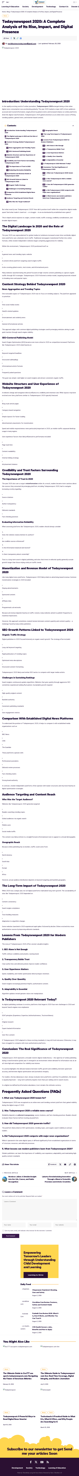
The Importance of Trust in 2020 (20, 166)
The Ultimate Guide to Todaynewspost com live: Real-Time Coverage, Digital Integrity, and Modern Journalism (58, 1376)
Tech (51, 1412)
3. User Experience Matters (55, 153)
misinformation (32, 483)
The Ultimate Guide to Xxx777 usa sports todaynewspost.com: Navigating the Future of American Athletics (20, 1376)
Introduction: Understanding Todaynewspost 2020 (21, 131)
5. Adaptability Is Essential (54, 160)
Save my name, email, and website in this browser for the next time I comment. (28, 1231)
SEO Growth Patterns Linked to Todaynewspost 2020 (16, 180)
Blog (8, 12)
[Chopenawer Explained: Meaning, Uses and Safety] (25, 1293)
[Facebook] (30, 1462)
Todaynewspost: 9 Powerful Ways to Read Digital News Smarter (19, 1417)
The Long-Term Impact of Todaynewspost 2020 (56, 135)
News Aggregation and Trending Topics (22, 148)
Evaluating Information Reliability (20, 170)
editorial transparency (25, 1115)
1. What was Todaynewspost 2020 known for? (58, 174)
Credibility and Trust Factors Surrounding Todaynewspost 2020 (19, 162)
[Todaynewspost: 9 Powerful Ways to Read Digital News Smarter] (20, 1399)
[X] (36, 1462)
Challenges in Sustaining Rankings (20, 189)
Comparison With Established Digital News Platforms (20, 193)
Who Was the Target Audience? (19, 202)
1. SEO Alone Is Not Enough (54, 145)
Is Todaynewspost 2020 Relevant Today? (57, 163)
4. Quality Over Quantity (54, 156)
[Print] (20, 38)
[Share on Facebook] (11, 38)
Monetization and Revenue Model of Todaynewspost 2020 (18, 175)
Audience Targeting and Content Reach (20, 198)
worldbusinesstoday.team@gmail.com (22, 43)
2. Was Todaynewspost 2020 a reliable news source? (57, 180)
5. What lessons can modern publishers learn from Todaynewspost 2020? (57, 197)
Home (4, 12)
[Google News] (42, 1462)
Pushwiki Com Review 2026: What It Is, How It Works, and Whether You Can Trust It (45, 1315)
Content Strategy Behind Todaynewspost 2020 (20, 143)
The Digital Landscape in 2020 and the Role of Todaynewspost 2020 (21, 137)
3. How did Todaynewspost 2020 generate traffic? (58, 185)
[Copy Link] (17, 38)
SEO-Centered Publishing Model (19, 151)
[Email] (65, 1164)
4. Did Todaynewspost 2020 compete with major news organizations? (58, 191)
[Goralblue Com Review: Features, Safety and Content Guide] (25, 1305)
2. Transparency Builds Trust (55, 149)
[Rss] (48, 1462)
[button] (4, 2)
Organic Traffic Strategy (17, 185)
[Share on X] (14, 38)
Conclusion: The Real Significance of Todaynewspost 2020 (54, 168)
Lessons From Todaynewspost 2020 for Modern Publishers (55, 141)
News (5, 16)
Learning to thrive (35, 1275)
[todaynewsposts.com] (39, 2)
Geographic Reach (51, 130)
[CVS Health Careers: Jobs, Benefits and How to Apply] (25, 1330)
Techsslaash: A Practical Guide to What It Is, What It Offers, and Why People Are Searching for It (58, 1419)
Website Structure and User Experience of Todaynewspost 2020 (20, 156)
